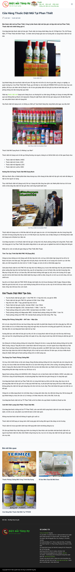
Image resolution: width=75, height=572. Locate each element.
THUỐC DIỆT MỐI (16, 18)
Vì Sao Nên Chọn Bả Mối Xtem (49, 479)
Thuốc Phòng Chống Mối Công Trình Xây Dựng (18, 479)
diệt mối (65, 553)
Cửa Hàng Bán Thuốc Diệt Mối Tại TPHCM (16, 512)
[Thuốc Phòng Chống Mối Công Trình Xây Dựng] (19, 464)
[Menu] (72, 4)
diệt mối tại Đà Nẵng (50, 556)
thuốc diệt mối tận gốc (62, 560)
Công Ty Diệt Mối (44, 533)
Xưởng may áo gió (13, 520)
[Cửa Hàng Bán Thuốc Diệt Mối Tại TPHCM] (19, 496)
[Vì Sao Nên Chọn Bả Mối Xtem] (56, 464)
